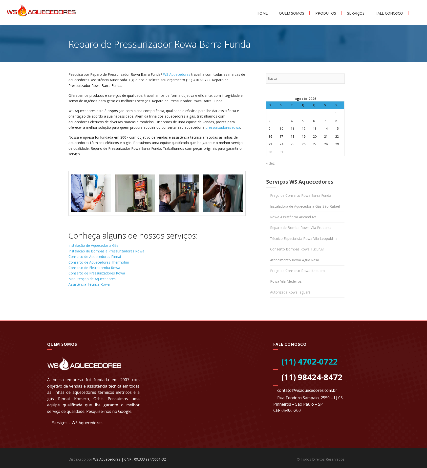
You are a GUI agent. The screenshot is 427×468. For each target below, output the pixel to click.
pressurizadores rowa (223, 127)
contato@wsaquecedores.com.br (307, 390)
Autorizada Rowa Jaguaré (290, 292)
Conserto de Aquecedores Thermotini (98, 262)
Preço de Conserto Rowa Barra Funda (300, 195)
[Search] (339, 78)
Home (262, 13)
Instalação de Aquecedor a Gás (93, 245)
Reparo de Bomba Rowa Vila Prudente (301, 227)
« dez (270, 163)
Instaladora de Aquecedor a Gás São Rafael (305, 206)
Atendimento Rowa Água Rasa (294, 260)
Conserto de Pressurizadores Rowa (96, 273)
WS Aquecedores (176, 74)
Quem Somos (291, 13)
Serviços (355, 13)
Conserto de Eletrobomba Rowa (94, 267)
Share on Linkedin (99, 304)
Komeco (81, 398)
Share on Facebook (74, 304)
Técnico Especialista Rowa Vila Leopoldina (304, 238)
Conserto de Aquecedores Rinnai (94, 256)
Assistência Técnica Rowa (89, 284)
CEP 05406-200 (287, 410)
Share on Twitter (86, 304)
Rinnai (64, 398)
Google (124, 411)
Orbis (98, 398)
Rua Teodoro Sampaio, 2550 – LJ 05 (310, 397)
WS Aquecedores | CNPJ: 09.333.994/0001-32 (129, 459)
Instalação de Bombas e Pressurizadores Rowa (106, 251)
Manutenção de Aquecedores (92, 278)
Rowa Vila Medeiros (286, 281)
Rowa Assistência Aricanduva (293, 217)
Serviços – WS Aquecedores (77, 422)
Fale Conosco (389, 13)
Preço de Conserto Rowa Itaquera (297, 270)
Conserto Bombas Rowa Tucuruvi (297, 249)
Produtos (325, 13)
